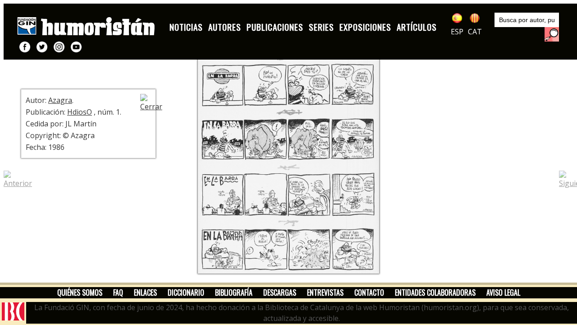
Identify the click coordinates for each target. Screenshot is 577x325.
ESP (457, 32)
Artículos (417, 26)
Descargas (279, 292)
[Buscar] (552, 34)
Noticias (186, 26)
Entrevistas (325, 292)
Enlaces (145, 292)
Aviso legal (503, 292)
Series (321, 26)
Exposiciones (365, 26)
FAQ (118, 292)
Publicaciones (275, 26)
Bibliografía (233, 292)
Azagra (60, 100)
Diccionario (186, 292)
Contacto (369, 292)
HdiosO (79, 112)
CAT (475, 32)
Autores (224, 26)
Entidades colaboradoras (435, 292)
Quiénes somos (79, 292)
